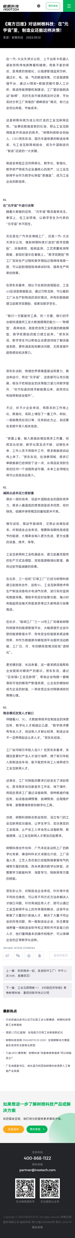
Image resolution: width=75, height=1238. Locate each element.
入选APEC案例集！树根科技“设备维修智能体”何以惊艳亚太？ (39, 1055)
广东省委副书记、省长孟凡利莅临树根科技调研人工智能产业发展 (38, 1068)
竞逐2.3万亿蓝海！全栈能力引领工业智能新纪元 (34, 1032)
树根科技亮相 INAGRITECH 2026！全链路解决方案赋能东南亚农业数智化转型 (38, 1043)
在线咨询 (13, 1129)
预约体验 (53, 5)
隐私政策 (37, 1227)
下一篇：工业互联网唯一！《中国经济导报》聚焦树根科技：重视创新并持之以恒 (36, 990)
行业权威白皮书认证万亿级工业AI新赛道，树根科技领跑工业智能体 (38, 1022)
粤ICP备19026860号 (43, 1222)
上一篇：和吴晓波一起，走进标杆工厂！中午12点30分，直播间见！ (36, 973)
